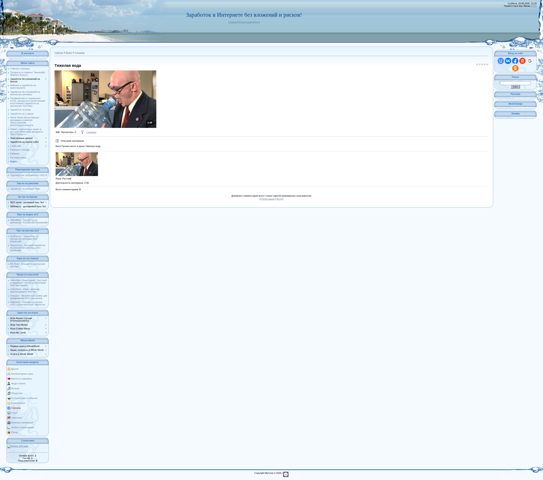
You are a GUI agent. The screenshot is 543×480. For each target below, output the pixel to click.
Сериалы (16, 408)
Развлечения (18, 403)
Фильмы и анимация (22, 422)
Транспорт (16, 417)
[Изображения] (77, 164)
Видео (69, 52)
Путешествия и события (24, 398)
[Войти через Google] (529, 60)
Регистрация (246, 22)
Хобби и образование (22, 427)
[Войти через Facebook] (515, 61)
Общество (16, 393)
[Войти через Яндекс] (522, 61)
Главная (232, 22)
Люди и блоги (18, 383)
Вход (257, 22)
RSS (534, 6)
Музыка (15, 388)
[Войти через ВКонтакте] (508, 61)
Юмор (14, 432)
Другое (14, 369)
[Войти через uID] (501, 61)
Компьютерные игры (22, 373)
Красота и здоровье (21, 378)
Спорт (14, 412)
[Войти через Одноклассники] (515, 68)
